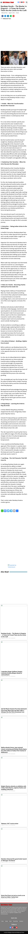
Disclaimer (21, 921)
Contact (6, 921)
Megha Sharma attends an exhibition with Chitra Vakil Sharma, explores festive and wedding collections (13, 787)
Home (2, 921)
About (10, 921)
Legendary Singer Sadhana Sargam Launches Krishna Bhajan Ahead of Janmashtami (11, 673)
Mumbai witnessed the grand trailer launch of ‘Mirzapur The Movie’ (14, 859)
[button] (1, 2)
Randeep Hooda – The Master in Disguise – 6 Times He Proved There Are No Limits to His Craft (13, 635)
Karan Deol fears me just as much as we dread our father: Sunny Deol (13, 896)
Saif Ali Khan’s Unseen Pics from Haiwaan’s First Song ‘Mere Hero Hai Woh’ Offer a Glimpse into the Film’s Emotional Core (14, 710)
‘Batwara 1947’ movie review (9, 823)
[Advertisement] (14, 35)
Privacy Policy (15, 921)
